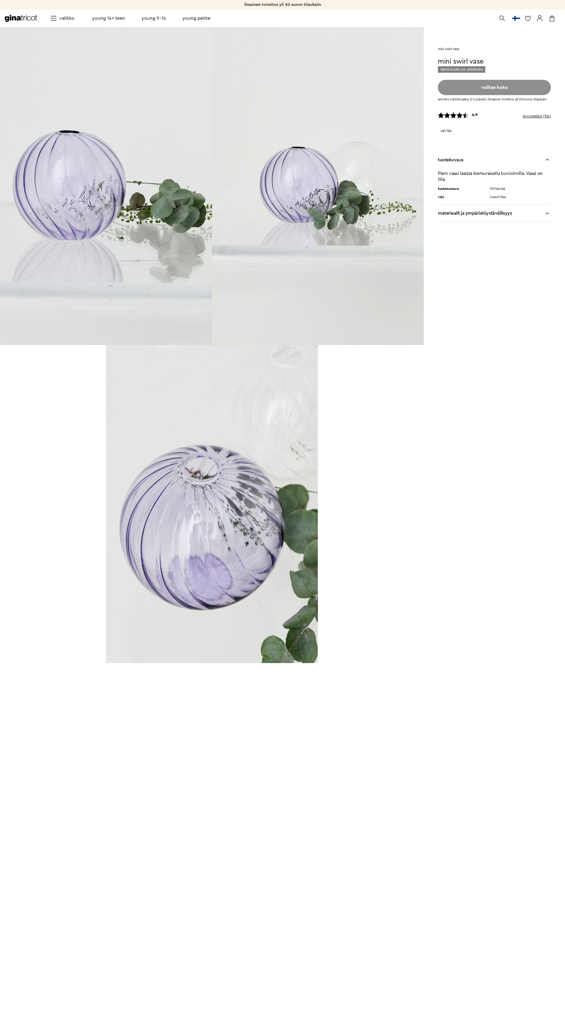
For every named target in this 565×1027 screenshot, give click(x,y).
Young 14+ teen (108, 18)
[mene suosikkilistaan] (528, 18)
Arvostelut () (537, 116)
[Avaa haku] (502, 18)
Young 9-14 (154, 18)
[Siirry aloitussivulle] (21, 18)
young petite (196, 18)
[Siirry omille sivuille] (539, 18)
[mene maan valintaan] (516, 18)
